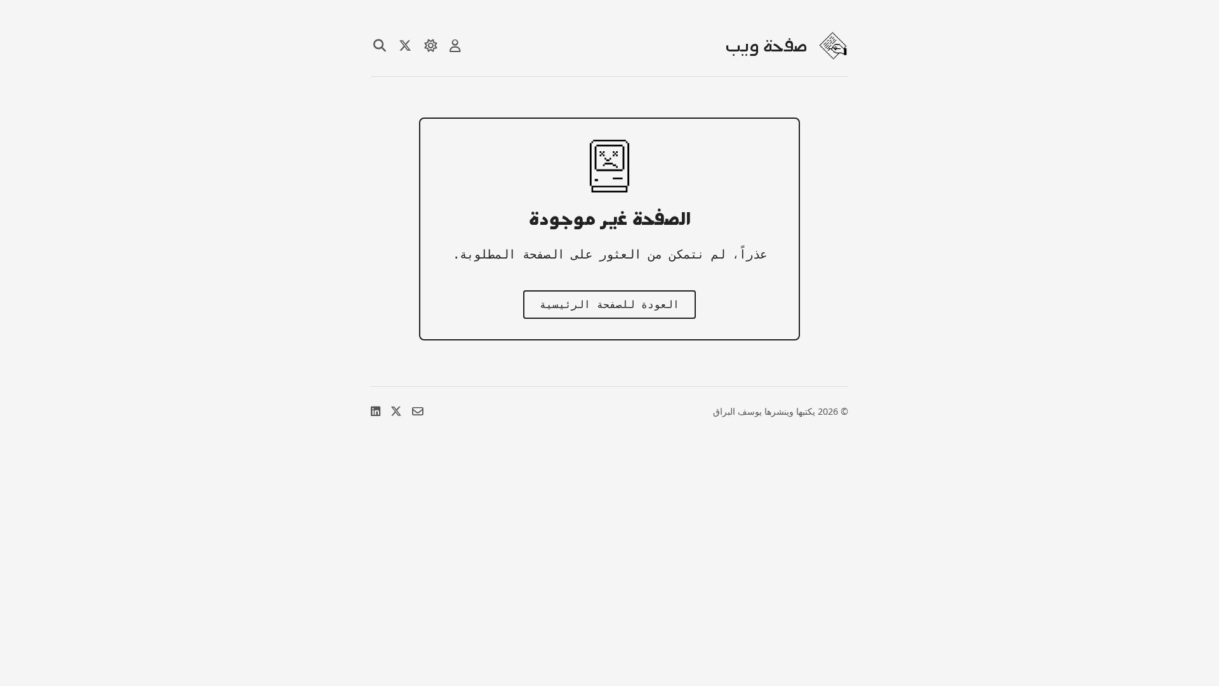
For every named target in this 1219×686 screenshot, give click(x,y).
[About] (455, 46)
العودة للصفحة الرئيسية (609, 305)
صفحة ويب (766, 46)
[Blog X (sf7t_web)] (405, 46)
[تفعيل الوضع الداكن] (430, 46)
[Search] (380, 46)
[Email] (417, 411)
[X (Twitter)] (396, 411)
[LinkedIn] (375, 411)
